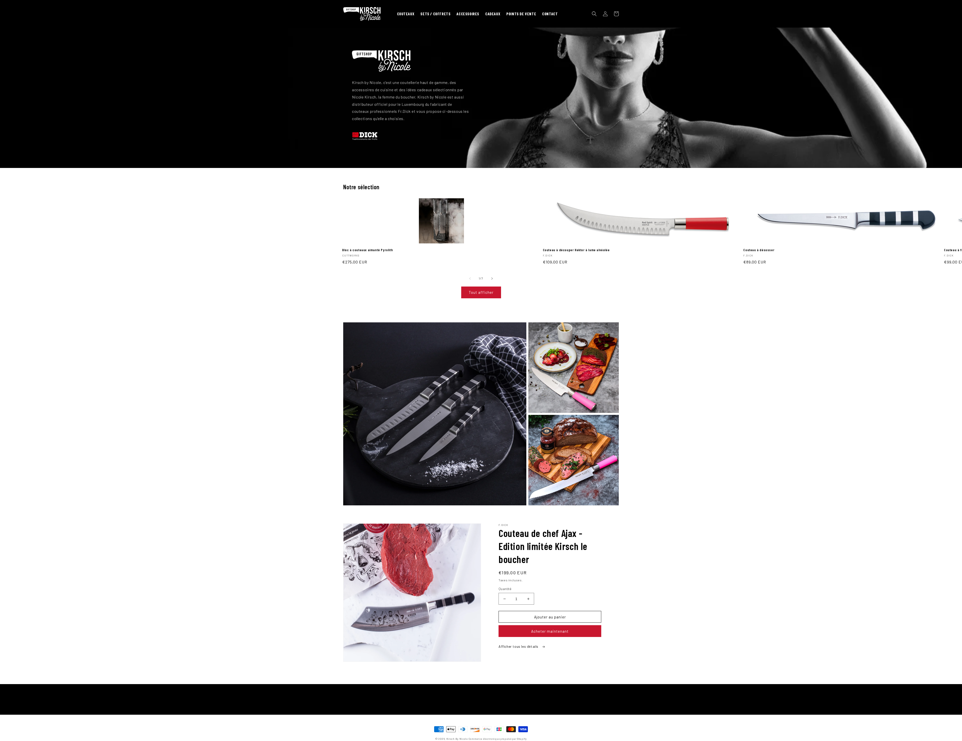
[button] (594, 13)
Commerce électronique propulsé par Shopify (497, 738)
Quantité (505, 589)
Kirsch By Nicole (457, 738)
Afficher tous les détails (519, 646)
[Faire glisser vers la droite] (492, 278)
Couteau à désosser (758, 250)
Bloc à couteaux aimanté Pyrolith (367, 250)
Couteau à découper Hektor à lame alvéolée (576, 250)
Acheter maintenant (550, 631)
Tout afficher (481, 292)
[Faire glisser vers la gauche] (469, 278)
